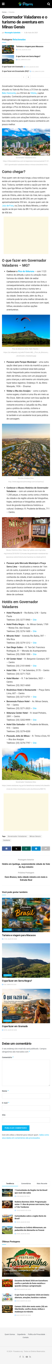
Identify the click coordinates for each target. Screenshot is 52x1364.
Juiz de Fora (8, 205)
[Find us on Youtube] (27, 1357)
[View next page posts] (28, 77)
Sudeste (6, 840)
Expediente (21, 1334)
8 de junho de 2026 (23, 59)
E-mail (5, 1103)
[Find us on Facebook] (20, 1357)
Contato (26, 1337)
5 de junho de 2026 (37, 71)
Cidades (11, 12)
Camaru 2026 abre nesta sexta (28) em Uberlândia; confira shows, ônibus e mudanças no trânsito (31, 1309)
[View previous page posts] (24, 77)
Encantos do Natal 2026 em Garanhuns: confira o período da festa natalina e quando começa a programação (31, 1283)
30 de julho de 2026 (32, 67)
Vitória (33, 93)
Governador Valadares (17, 836)
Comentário (8, 1057)
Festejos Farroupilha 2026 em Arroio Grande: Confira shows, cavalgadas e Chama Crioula (24, 1269)
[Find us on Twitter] (23, 1357)
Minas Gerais (35, 836)
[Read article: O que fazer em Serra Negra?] (8, 59)
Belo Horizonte (9, 93)
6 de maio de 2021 (31, 33)
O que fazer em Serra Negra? (28, 56)
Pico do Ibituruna (26, 271)
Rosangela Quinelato (12, 33)
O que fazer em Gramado (12, 67)
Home (4, 12)
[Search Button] (48, 4)
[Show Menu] (3, 4)
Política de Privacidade (36, 1334)
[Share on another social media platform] (45, 848)
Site (34, 619)
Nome (5, 1091)
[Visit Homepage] (26, 4)
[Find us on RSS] (30, 1357)
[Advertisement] (26, 235)
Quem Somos (10, 1334)
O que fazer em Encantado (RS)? (15, 71)
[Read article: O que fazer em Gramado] (26, 1006)
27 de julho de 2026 (24, 49)
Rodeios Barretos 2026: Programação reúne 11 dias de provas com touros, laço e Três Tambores (32, 1204)
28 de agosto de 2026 (12, 1274)
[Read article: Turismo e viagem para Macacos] (8, 49)
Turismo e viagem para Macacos (29, 46)
